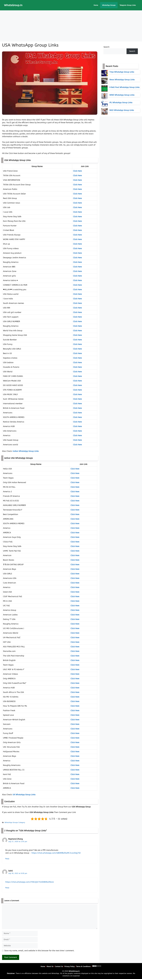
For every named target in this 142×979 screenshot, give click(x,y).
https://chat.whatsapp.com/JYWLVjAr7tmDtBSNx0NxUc (29, 882)
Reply (7, 859)
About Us (50, 966)
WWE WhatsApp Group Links (121, 95)
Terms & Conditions (83, 966)
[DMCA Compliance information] (96, 966)
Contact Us (59, 966)
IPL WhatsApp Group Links (120, 102)
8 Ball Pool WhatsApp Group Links (124, 87)
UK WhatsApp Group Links (24, 794)
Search (106, 47)
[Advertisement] (71, 25)
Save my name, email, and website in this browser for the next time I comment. (39, 950)
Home (96, 5)
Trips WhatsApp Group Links (121, 72)
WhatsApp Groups (108, 5)
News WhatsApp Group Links (122, 79)
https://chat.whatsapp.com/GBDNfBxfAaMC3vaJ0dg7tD (56, 853)
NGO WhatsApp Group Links (121, 110)
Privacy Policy (69, 966)
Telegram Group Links (128, 5)
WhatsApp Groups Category (15, 822)
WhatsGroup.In (13, 5)
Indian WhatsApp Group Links (26, 451)
